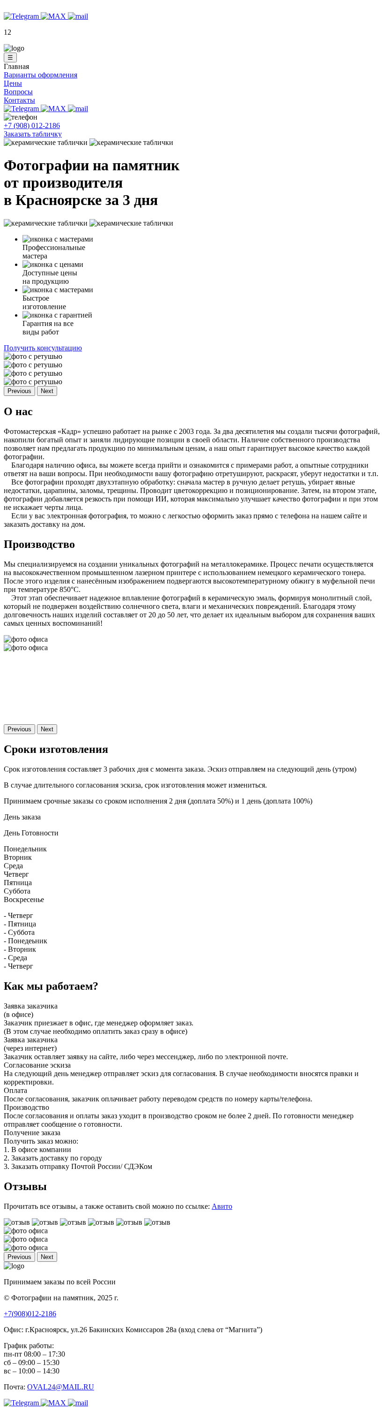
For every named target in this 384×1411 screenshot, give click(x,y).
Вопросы (18, 92)
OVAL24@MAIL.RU (60, 1387)
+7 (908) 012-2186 (32, 125)
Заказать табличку (33, 134)
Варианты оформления (40, 75)
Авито (222, 1206)
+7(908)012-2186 (30, 1314)
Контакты (19, 100)
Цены (13, 83)
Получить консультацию (43, 348)
